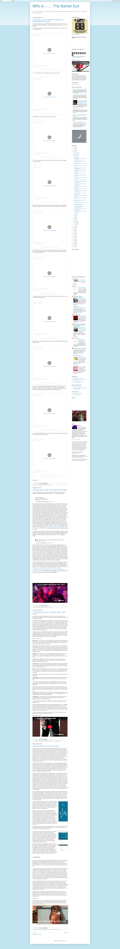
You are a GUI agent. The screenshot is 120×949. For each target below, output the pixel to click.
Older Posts (66, 932)
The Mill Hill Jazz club (76, 380)
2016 (74, 234)
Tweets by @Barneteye (76, 84)
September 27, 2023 (51, 501)
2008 (74, 246)
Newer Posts (35, 932)
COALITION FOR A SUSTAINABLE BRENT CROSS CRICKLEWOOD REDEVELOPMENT (79, 325)
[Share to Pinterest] (46, 483)
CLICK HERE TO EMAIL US (76, 57)
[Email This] (41, 483)
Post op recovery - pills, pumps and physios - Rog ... (80, 184)
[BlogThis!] (43, 483)
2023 (74, 151)
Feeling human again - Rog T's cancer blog (45, 746)
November (76, 154)
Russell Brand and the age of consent (80, 179)
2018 (74, 231)
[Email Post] (40, 483)
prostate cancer (45, 929)
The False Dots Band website (78, 393)
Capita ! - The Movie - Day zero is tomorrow (80, 89)
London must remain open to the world (79, 349)
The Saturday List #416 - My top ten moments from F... (80, 182)
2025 (74, 148)
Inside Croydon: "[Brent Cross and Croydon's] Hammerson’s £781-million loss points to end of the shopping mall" (82, 329)
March (75, 221)
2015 (74, 236)
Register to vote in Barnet (77, 386)
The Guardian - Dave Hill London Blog (79, 348)
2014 (74, 237)
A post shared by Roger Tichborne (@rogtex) (49, 69)
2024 (74, 150)
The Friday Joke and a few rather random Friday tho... (79, 161)
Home (51, 932)
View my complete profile (76, 439)
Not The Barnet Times (77, 355)
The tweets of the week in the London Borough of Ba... (80, 168)
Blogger (64, 940)
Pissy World (80, 366)
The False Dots (45, 607)
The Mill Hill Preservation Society (78, 382)
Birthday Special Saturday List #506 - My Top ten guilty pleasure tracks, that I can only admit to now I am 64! (82, 102)
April (75, 219)
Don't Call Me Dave (76, 365)
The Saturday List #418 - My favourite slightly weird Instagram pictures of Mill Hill (47, 20)
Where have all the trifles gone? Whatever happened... (79, 204)
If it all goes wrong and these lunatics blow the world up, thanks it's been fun (80, 123)
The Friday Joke (50, 607)
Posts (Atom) (39, 934)
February (75, 222)
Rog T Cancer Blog (51, 929)
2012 (74, 240)
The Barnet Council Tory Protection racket (80, 94)
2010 (74, 243)
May (75, 218)
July (74, 215)
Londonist (75, 278)
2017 (74, 233)
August (75, 213)
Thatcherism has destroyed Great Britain (80, 202)
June (75, 216)
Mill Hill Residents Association (78, 378)
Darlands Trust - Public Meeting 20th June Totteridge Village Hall (81, 340)
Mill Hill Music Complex (77, 394)
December (76, 152)
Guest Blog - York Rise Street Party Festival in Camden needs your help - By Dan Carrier (80, 115)
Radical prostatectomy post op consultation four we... (79, 207)
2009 (74, 245)
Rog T (80, 425)
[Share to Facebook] (45, 483)
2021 (74, 227)
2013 (74, 239)
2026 (74, 147)
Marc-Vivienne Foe (55, 525)
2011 (74, 242)
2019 (74, 230)
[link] (46, 567)
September (76, 157)
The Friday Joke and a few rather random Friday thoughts (49, 490)
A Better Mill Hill (76, 338)
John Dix (74, 286)
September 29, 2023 (51, 542)
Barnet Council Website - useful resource (80, 379)
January (75, 224)
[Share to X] (44, 483)
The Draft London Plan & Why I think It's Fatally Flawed (82, 288)
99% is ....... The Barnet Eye (55, 6)
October (75, 155)
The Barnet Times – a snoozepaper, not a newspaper (81, 357)
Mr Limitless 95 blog (76, 314)
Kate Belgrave (75, 306)
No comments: (36, 483)
